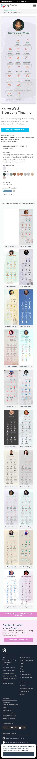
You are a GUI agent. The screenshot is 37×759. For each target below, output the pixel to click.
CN (16, 141)
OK (18, 754)
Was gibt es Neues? (26, 688)
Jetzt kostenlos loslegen (18, 640)
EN (12, 141)
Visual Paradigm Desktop (22, 1)
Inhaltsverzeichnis (26, 677)
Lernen (22, 666)
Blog (21, 669)
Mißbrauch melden (9, 718)
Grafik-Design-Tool (9, 670)
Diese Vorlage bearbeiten (15, 130)
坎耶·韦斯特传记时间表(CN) (12, 139)
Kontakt (22, 694)
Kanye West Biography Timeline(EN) (11, 137)
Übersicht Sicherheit (9, 716)
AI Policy (5, 707)
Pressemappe (24, 691)
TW (14, 141)
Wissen (22, 671)
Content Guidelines (9, 713)
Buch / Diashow (25, 658)
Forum (22, 663)
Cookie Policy (24, 750)
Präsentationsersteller (10, 676)
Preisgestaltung (8, 684)
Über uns (23, 686)
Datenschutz (7, 710)
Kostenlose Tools (25, 674)
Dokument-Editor (8, 673)
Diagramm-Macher (9, 668)
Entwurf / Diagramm (26, 660)
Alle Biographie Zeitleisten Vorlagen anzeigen (18, 614)
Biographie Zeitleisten (10, 10)
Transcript (6, 194)
